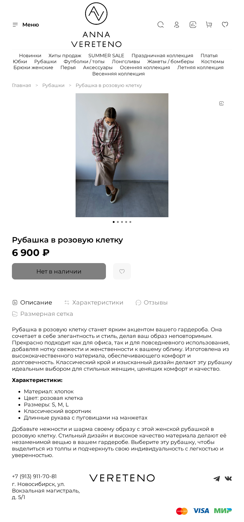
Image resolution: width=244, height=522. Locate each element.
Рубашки (45, 61)
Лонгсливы (126, 61)
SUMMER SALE (106, 55)
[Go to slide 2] (118, 222)
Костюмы (212, 61)
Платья (209, 55)
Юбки (20, 61)
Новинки (30, 55)
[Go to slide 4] (126, 222)
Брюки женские (33, 67)
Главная (21, 85)
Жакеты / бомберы (170, 61)
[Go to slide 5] (130, 222)
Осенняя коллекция (145, 67)
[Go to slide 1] (114, 222)
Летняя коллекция (200, 67)
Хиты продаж (65, 55)
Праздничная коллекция (162, 55)
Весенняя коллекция (118, 74)
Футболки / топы (84, 61)
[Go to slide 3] (122, 222)
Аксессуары (98, 67)
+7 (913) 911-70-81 (34, 476)
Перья (68, 67)
